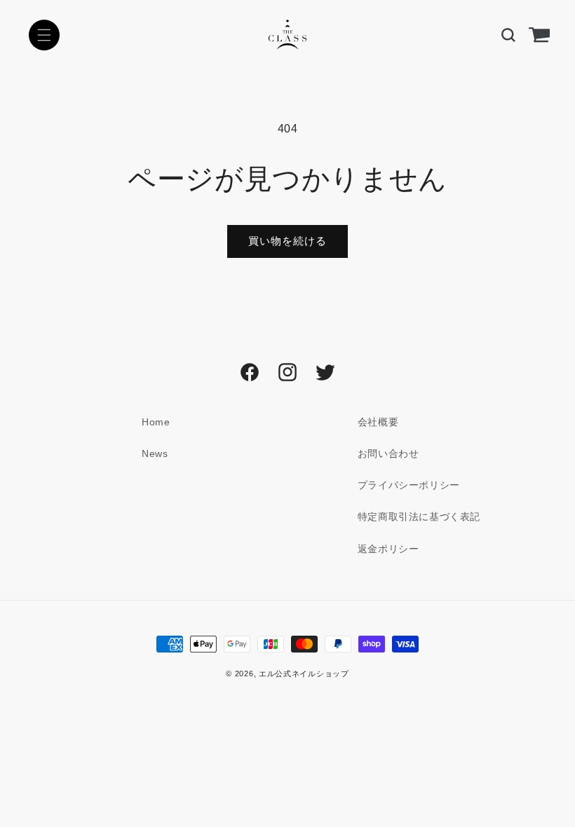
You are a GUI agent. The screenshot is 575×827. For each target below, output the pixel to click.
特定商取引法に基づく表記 (419, 516)
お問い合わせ (388, 453)
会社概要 (378, 422)
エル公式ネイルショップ (304, 673)
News (155, 453)
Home (156, 422)
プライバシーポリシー (409, 485)
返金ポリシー (388, 548)
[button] (44, 35)
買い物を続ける (287, 241)
